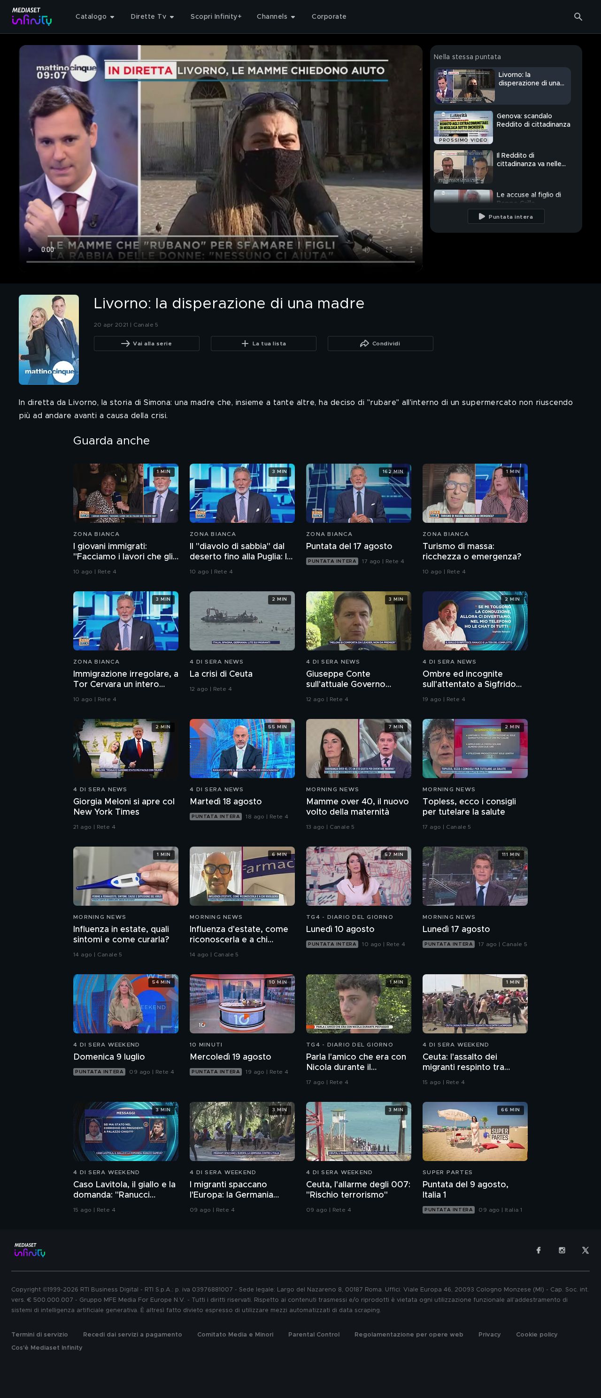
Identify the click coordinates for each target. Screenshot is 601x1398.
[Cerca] (578, 17)
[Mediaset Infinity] (32, 16)
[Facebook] (538, 1250)
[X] (585, 1250)
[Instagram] (562, 1250)
